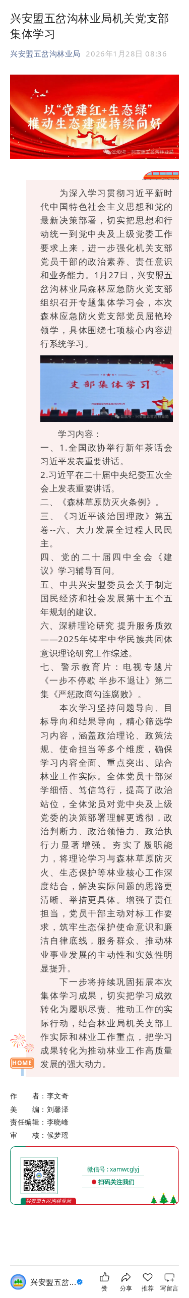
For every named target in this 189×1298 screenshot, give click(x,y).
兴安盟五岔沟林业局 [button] (45, 53)
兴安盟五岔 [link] (53, 1282)
